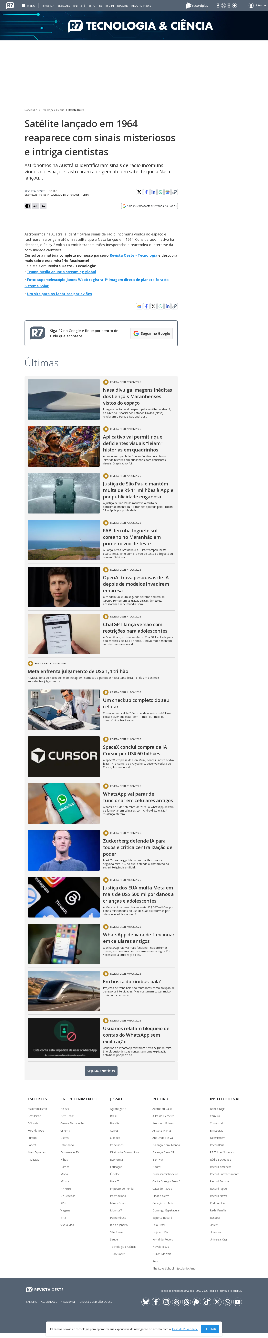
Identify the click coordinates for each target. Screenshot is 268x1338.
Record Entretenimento (225, 1174)
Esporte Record (162, 1217)
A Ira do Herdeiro (163, 1116)
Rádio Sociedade (220, 1159)
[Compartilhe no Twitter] (139, 192)
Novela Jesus (160, 1247)
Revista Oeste (76, 110)
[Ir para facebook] (218, 5)
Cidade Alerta (160, 1196)
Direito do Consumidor (124, 1152)
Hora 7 (114, 1181)
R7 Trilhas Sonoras (222, 1152)
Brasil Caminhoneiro (165, 1174)
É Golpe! (115, 1174)
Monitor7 (116, 1210)
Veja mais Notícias (101, 1071)
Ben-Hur (157, 1159)
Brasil (113, 1116)
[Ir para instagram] (229, 5)
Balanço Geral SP (163, 1152)
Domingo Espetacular (166, 1210)
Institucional (225, 1099)
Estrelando (67, 1145)
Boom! (156, 1167)
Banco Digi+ (218, 1109)
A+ (35, 206)
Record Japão (218, 1188)
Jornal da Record (162, 1239)
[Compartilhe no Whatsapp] (160, 192)
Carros (114, 1130)
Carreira (215, 1116)
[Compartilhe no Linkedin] (153, 192)
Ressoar (215, 1217)
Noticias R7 (31, 110)
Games (64, 1167)
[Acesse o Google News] (167, 192)
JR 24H (109, 5)
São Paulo (116, 1232)
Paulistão (33, 1159)
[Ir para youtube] (237, 1302)
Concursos (117, 1145)
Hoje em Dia (160, 1232)
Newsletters (217, 1138)
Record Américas (221, 1167)
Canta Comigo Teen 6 (166, 1181)
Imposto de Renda (122, 1188)
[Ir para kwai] (176, 1302)
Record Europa (219, 1181)
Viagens (65, 1210)
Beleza (64, 1109)
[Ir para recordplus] (196, 1302)
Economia (116, 1159)
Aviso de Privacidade (185, 1329)
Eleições (63, 5)
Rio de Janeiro (119, 1225)
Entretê (79, 5)
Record (122, 5)
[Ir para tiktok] (207, 1302)
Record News (141, 5)
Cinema (65, 1130)
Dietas (64, 1138)
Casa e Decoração (72, 1123)
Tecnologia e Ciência (52, 110)
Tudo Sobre (117, 1254)
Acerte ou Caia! (162, 1109)
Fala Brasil (159, 1225)
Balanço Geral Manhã (166, 1145)
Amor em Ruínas (163, 1123)
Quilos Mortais (161, 1254)
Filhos (64, 1159)
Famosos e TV (69, 1152)
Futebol (32, 1138)
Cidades (115, 1138)
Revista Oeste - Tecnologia (133, 255)
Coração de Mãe (163, 1203)
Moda (64, 1174)
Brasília (48, 5)
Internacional (118, 1196)
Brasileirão (34, 1116)
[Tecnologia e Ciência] (134, 25)
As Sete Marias (161, 1130)
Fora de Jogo (36, 1130)
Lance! (32, 1145)
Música (64, 1181)
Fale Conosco (48, 1301)
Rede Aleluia (217, 1203)
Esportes (95, 5)
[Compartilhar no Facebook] (146, 192)
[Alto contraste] (28, 206)
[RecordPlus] (197, 5)
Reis (155, 1261)
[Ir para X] (223, 5)
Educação (116, 1167)
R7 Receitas (67, 1196)
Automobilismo (37, 1109)
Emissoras (216, 1130)
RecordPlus (217, 1145)
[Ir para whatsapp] (227, 1302)
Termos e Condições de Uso (95, 1301)
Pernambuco (118, 1217)
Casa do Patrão (162, 1188)
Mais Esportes (37, 1152)
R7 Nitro (65, 1188)
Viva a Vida (67, 1225)
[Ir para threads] (186, 1302)
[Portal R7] (10, 5)
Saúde (114, 1239)
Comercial (216, 1123)
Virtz (63, 1217)
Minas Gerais (118, 1203)
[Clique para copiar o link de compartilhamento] (174, 192)
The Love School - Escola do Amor (174, 1268)
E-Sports (33, 1123)
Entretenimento (78, 1099)
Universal (216, 1232)
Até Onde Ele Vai (162, 1138)
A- (43, 206)
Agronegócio (118, 1109)
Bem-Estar (67, 1116)
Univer (214, 1225)
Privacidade (68, 1301)
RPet (63, 1203)
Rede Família (218, 1210)
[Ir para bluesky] (145, 1302)
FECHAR (210, 1329)
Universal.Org (218, 1239)
